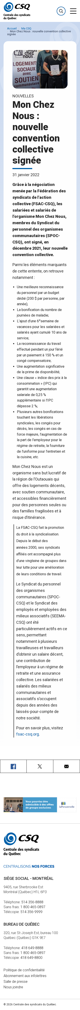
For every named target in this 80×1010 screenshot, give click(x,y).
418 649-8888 (32, 948)
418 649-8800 (31, 958)
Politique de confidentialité (24, 970)
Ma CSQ (26, 28)
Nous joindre (13, 987)
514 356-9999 (31, 912)
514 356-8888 (32, 902)
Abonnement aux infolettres (25, 976)
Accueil (12, 28)
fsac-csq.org (27, 734)
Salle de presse (16, 981)
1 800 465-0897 (32, 907)
